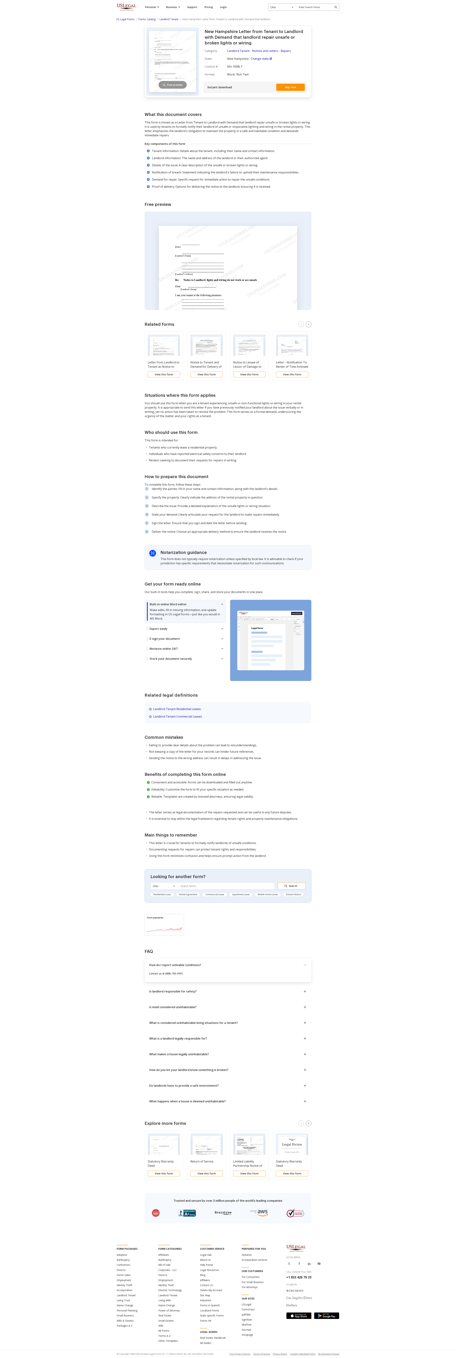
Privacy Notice (280, 1354)
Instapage (247, 1334)
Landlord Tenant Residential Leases (177, 709)
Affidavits (163, 1254)
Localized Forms (209, 1310)
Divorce (121, 1270)
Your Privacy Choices (239, 1354)
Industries (205, 1300)
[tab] (185, 611)
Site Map (205, 1295)
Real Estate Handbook (213, 1337)
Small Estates (166, 1320)
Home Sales (124, 1275)
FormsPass (248, 1309)
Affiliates (205, 1280)
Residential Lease (162, 894)
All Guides (205, 1343)
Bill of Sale (164, 1264)
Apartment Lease (241, 894)
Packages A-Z (125, 1325)
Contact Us (206, 1285)
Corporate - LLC (167, 1270)
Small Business (125, 1315)
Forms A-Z (164, 1335)
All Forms (163, 1330)
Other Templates (168, 1340)
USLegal (246, 1304)
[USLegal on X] (289, 1263)
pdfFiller (246, 1314)
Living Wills (164, 1300)
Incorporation (124, 1290)
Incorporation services (254, 1259)
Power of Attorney (169, 1310)
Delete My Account (211, 1290)
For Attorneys (250, 1287)
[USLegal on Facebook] (299, 1263)
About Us (205, 1259)
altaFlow (247, 1324)
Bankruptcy (123, 1259)
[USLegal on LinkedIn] (309, 1263)
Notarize (247, 1254)
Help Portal (206, 1264)
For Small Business (253, 1282)
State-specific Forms (212, 1315)
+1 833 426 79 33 (298, 1277)
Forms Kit (205, 1320)
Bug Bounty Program (328, 1354)
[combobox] (282, 7)
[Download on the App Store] (299, 1315)
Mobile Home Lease (268, 894)
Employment (124, 1280)
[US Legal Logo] (296, 1248)
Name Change (125, 1305)
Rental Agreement (188, 894)
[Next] (308, 324)
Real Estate (164, 1315)
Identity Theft (124, 1285)
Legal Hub (206, 1254)
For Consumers (251, 1277)
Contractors (123, 1264)
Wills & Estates (125, 1320)
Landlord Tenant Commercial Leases (177, 716)
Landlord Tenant (126, 1295)
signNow (247, 1319)
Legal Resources (209, 1270)
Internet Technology (170, 1290)
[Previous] (301, 324)
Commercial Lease (214, 894)
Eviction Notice (293, 894)
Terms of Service (261, 1354)
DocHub (246, 1329)
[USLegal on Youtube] (319, 1263)
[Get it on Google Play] (326, 1315)
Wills (161, 1325)
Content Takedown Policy (302, 1354)
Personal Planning (127, 1310)
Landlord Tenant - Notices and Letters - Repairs (259, 51)
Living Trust (123, 1300)
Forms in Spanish (210, 1305)
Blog (202, 1275)
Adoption (122, 1254)
